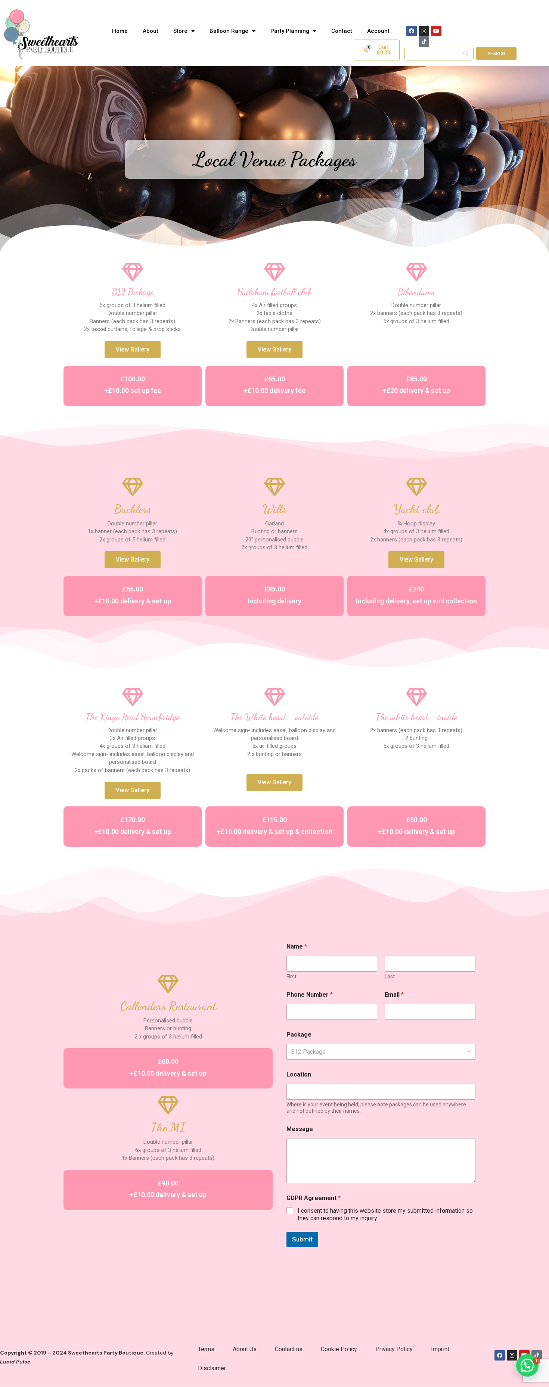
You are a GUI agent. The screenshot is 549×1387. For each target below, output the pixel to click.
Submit (302, 1239)
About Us (245, 1349)
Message (299, 1129)
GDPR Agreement (313, 1198)
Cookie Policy (339, 1349)
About (150, 31)
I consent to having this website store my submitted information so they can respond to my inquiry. (385, 1214)
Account (378, 31)
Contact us (289, 1349)
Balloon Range (229, 31)
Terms (206, 1349)
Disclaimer (212, 1368)
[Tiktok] (424, 41)
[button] (377, 50)
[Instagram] (424, 31)
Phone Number (309, 994)
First (291, 977)
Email (394, 994)
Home (120, 31)
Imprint (440, 1349)
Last (390, 977)
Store (180, 31)
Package (298, 1034)
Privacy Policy (394, 1349)
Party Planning (289, 31)
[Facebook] (411, 31)
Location (298, 1074)
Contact (341, 31)
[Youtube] (436, 31)
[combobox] (380, 1052)
